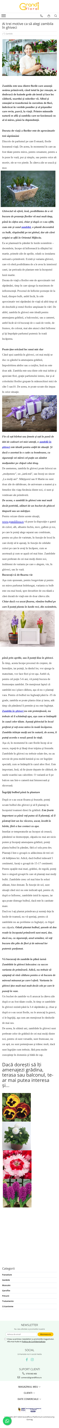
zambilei (26, 227)
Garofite (6, 1290)
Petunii (5, 1295)
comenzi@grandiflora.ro (31, 1377)
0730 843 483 (31, 1373)
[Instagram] (32, 1359)
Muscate (6, 1285)
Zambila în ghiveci (13, 711)
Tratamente (8, 1301)
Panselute (7, 1274)
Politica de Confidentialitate (33, 1341)
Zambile (9, 33)
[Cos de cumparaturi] (49, 16)
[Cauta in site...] (55, 16)
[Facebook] (26, 1359)
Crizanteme (7, 1306)
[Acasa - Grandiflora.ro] (29, 6)
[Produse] (3, 16)
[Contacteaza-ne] (41, 16)
